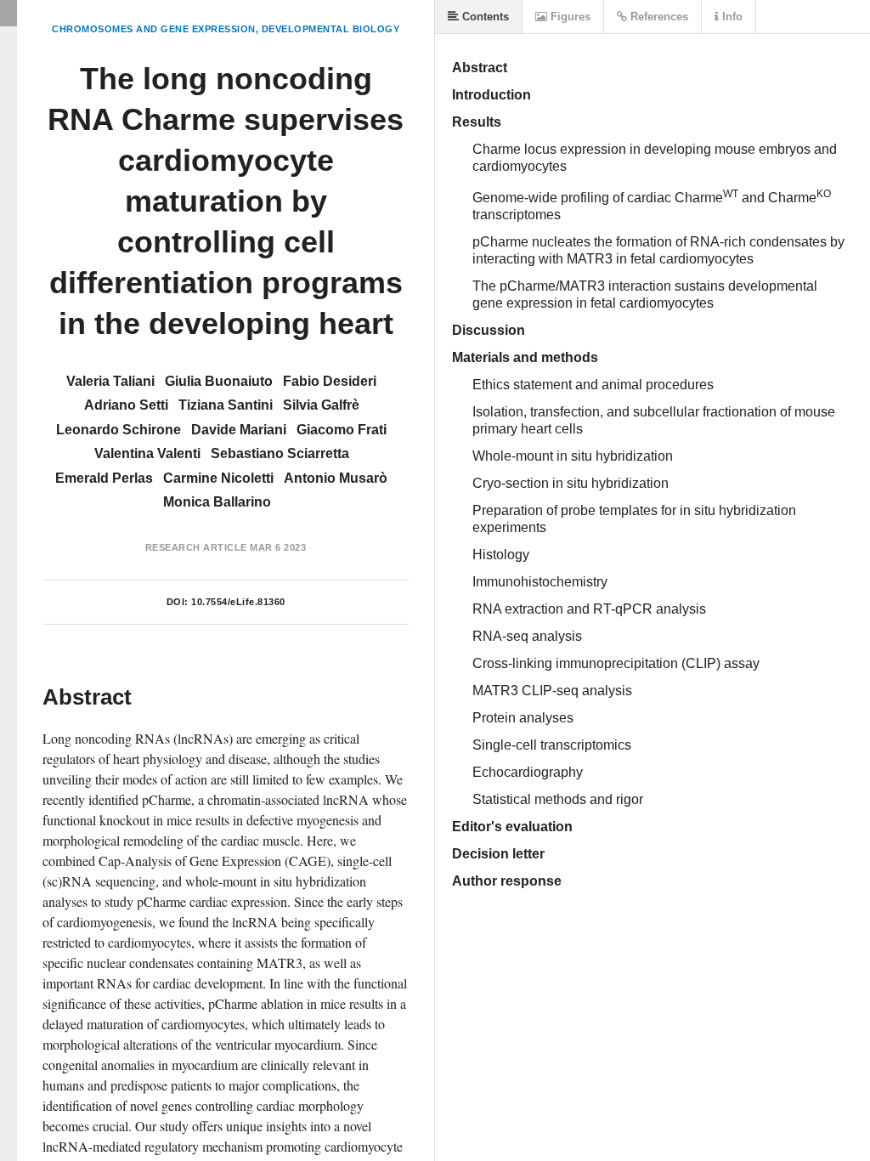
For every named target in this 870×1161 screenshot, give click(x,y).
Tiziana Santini (225, 405)
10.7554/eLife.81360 (238, 602)
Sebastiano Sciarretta (280, 453)
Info (731, 16)
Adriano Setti (126, 405)
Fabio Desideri (329, 381)
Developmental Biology (331, 29)
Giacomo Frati (342, 429)
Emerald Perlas (104, 478)
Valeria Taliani (110, 381)
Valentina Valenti (147, 453)
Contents (484, 16)
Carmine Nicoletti (218, 478)
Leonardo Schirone (118, 429)
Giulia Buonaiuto (219, 381)
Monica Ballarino (217, 502)
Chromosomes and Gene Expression (154, 29)
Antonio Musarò (335, 478)
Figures (568, 16)
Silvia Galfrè (321, 405)
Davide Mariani (238, 429)
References (657, 16)
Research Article (196, 547)
